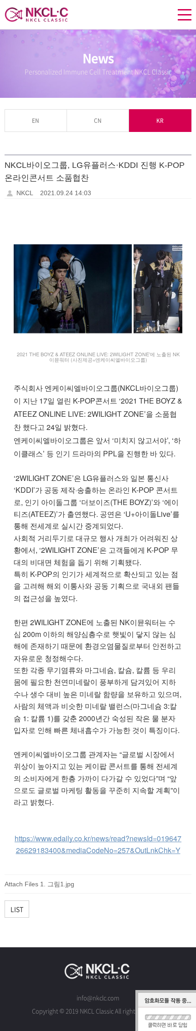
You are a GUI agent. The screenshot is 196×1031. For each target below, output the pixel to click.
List (16, 909)
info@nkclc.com (98, 997)
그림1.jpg (60, 884)
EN (35, 120)
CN (98, 120)
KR (160, 120)
